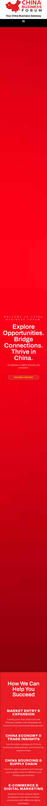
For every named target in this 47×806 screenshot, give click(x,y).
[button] (23, 21)
